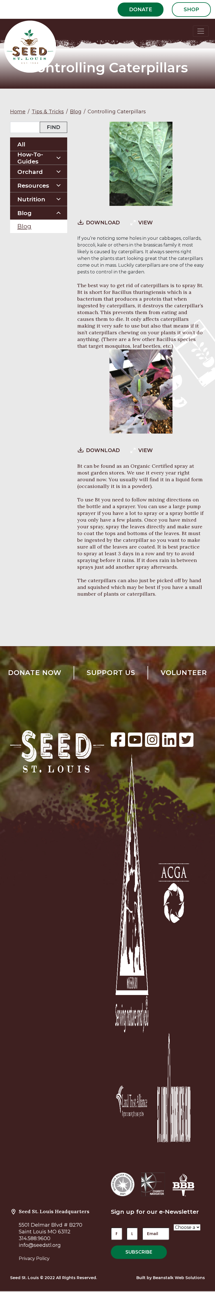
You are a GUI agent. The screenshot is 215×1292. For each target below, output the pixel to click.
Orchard (30, 171)
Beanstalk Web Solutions (179, 1277)
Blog (75, 112)
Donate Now (35, 673)
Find (53, 127)
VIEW (145, 223)
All (21, 144)
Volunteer (184, 673)
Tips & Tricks (48, 112)
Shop (191, 9)
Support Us (111, 673)
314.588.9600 (34, 1238)
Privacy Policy (34, 1258)
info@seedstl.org (40, 1245)
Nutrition (31, 199)
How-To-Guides (30, 158)
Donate (140, 9)
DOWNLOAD (103, 223)
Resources (33, 185)
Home (17, 112)
